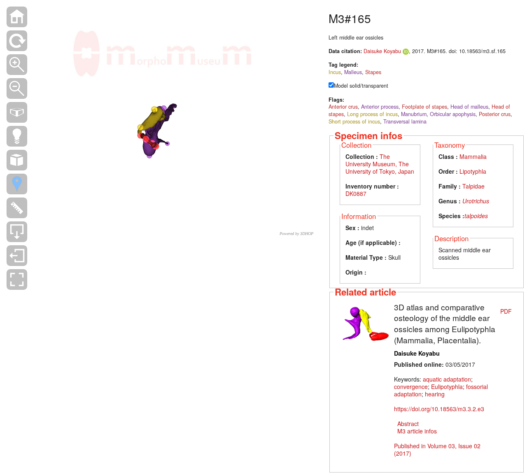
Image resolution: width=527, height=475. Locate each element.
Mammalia (473, 156)
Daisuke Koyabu (382, 51)
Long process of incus (372, 114)
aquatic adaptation (447, 379)
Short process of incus (354, 121)
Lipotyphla (472, 171)
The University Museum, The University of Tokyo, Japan (379, 163)
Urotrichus (475, 201)
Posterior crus (495, 114)
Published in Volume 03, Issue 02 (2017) (437, 449)
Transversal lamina (405, 121)
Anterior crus (343, 106)
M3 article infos (417, 431)
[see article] (365, 323)
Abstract (408, 423)
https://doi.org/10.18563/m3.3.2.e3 (439, 409)
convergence (411, 386)
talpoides (476, 216)
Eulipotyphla (447, 386)
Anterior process (380, 106)
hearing (435, 394)
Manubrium (414, 114)
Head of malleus (469, 106)
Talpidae (473, 186)
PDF (506, 311)
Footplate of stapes (424, 106)
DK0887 (355, 193)
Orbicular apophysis (453, 114)
